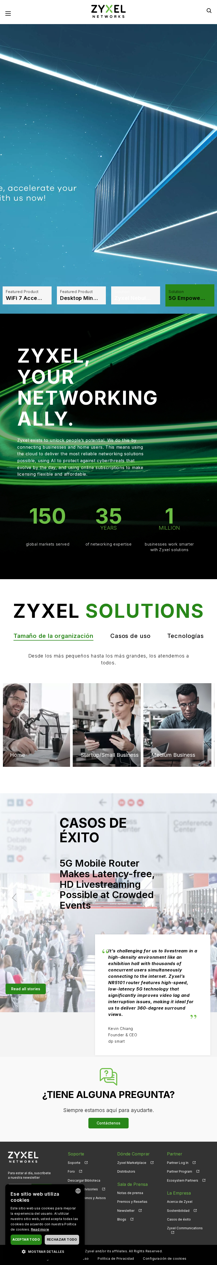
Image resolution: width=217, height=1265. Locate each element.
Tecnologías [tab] (185, 635)
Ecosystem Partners (182, 1180)
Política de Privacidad (116, 1259)
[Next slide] (201, 898)
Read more (40, 1229)
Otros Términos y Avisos (87, 1198)
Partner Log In (177, 1163)
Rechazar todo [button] (62, 1239)
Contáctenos (108, 1123)
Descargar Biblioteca (84, 1180)
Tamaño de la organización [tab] (53, 635)
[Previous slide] (16, 898)
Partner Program (179, 1171)
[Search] (209, 10)
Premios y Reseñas (132, 1202)
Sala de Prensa (132, 1184)
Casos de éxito (179, 1219)
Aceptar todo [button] (26, 1239)
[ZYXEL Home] (23, 1157)
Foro (71, 1171)
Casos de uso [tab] (130, 635)
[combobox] (78, 1191)
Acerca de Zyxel (179, 1202)
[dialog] (45, 1222)
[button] (45, 1251)
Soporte (74, 1163)
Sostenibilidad (178, 1211)
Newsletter (125, 1211)
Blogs (121, 1219)
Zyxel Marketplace (131, 1163)
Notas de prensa (130, 1193)
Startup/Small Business (41, 755)
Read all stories (25, 989)
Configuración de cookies (165, 1259)
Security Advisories (83, 1189)
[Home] (108, 10)
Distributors (126, 1171)
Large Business (172, 705)
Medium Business (105, 705)
